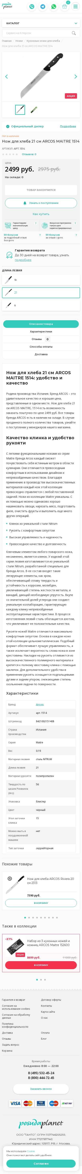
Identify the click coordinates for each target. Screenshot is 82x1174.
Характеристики (41, 331)
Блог (44, 1038)
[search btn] (74, 33)
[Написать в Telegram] (42, 6)
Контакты (46, 1005)
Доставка (41, 354)
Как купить (41, 214)
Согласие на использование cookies (16, 1007)
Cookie (31, 1151)
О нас (44, 1017)
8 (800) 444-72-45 (41, 1078)
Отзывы (40, 339)
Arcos (40, 704)
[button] (25, 917)
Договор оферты (51, 999)
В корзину (41, 903)
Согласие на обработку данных (16, 1016)
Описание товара (41, 323)
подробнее (23, 260)
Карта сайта (48, 1011)
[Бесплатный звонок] (31, 6)
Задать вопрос (10, 1044)
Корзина (7, 1050)
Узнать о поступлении (44, 202)
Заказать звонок (41, 1088)
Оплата (45, 1032)
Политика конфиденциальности (15, 1025)
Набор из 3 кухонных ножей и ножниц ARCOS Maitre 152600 (48, 943)
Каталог (13, 23)
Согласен (41, 1163)
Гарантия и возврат (13, 999)
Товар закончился (41, 189)
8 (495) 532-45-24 (41, 1073)
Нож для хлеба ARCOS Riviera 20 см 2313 (50, 881)
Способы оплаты (41, 346)
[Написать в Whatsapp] (53, 6)
